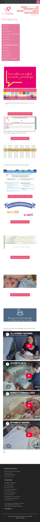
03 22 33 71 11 (35, 15)
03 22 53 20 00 (10, 494)
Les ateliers (6, 42)
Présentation (6, 26)
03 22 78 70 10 (17, 496)
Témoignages (6, 50)
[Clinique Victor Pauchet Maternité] (7, 11)
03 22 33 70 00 (10, 484)
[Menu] (38, 2)
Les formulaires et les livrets (11, 45)
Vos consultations (7, 31)
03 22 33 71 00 (31, 7)
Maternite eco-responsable (10, 58)
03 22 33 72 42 (27, 11)
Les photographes (7, 53)
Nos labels (5, 47)
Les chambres (6, 37)
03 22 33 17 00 (10, 491)
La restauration (7, 56)
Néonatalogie (6, 39)
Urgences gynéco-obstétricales (11, 34)
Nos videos (5, 28)
